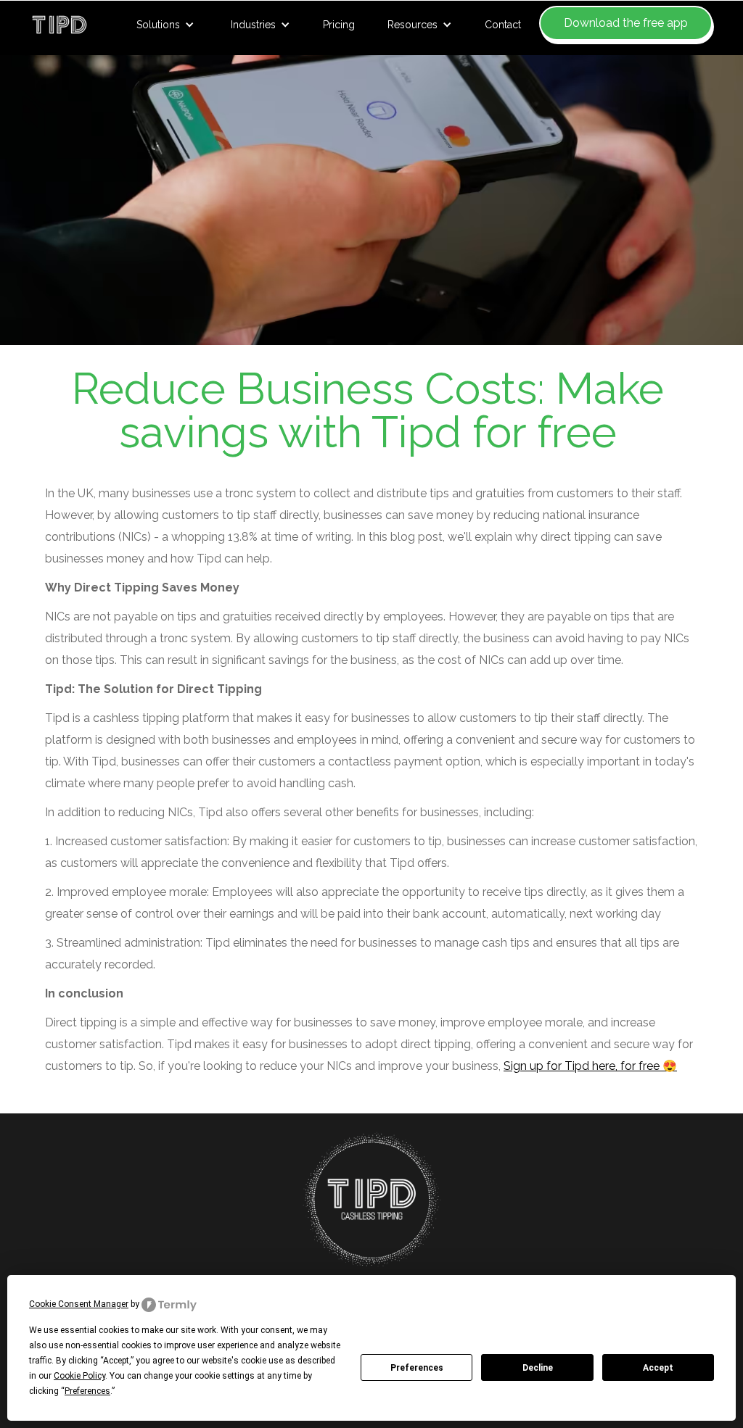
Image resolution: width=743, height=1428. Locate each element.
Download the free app (626, 23)
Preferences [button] (87, 1391)
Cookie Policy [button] (79, 1376)
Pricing (339, 24)
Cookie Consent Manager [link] (78, 1304)
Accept (658, 1368)
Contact (503, 24)
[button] (165, 24)
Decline (537, 1368)
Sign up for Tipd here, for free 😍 (590, 1066)
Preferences (416, 1368)
